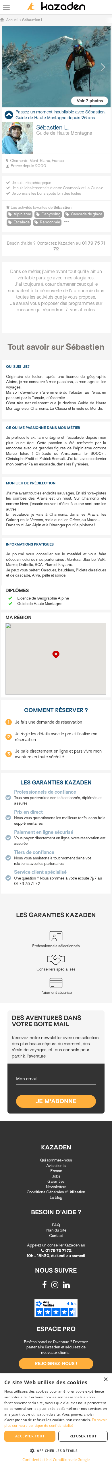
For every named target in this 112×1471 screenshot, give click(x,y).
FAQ (56, 1225)
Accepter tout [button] (30, 1436)
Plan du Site (56, 1230)
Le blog (56, 1197)
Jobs (56, 1176)
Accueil (12, 20)
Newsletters (56, 1187)
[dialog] (56, 1422)
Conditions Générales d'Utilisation (56, 1192)
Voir (90, 100)
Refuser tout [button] (82, 1436)
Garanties (56, 1181)
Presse (56, 1171)
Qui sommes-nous (56, 1160)
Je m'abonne (56, 1101)
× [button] (105, 1379)
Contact (56, 1236)
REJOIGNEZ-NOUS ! (56, 1363)
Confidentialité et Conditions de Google (56, 1459)
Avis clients (56, 1165)
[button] (9, 66)
